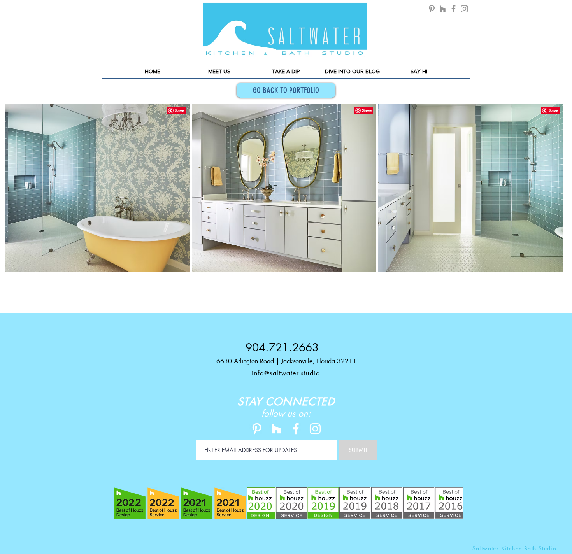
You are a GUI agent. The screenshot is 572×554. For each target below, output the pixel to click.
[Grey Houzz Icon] (442, 9)
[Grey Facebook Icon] (453, 9)
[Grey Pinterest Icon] (432, 9)
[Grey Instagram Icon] (464, 9)
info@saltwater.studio (286, 373)
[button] (97, 203)
